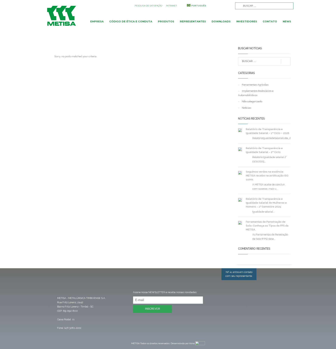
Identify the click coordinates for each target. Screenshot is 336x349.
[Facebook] (217, 6)
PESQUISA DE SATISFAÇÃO (148, 5)
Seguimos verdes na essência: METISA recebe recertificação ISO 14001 (267, 175)
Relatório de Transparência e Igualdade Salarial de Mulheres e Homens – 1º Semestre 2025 (266, 202)
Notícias (246, 107)
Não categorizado (252, 101)
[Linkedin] (228, 6)
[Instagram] (222, 6)
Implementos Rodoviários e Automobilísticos (255, 93)
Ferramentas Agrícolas (255, 84)
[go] (238, 5)
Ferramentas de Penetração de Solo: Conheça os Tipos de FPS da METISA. (267, 225)
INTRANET (171, 5)
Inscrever (152, 308)
